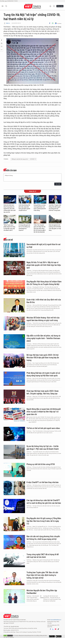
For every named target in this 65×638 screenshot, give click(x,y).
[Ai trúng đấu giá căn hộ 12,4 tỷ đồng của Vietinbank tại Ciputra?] (25, 219)
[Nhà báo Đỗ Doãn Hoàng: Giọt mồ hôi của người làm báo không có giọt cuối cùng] (14, 323)
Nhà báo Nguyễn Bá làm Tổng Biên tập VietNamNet (42, 591)
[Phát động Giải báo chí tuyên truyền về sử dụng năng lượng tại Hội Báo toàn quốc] (14, 379)
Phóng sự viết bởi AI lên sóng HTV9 (41, 464)
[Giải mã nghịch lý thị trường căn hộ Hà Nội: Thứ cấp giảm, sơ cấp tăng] (55, 219)
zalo (53, 629)
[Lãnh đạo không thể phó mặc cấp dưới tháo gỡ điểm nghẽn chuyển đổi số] (25, 199)
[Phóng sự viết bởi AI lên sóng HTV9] (14, 470)
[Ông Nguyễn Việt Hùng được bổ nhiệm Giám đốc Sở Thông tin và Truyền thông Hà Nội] (14, 287)
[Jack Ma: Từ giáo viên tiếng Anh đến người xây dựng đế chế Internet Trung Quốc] (55, 199)
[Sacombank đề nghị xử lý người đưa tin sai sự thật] (14, 250)
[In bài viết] (53, 23)
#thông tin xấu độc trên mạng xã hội (20, 159)
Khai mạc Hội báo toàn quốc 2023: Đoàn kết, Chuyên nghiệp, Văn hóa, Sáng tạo (43, 392)
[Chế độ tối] (54, 6)
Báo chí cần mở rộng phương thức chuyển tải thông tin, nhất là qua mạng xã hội (43, 537)
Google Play (58, 636)
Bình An (8, 23)
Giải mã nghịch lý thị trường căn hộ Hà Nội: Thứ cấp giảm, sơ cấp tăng (55, 227)
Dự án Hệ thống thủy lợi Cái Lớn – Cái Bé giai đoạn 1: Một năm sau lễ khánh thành (43, 447)
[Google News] (58, 23)
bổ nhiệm (41, 596)
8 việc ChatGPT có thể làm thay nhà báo (43, 482)
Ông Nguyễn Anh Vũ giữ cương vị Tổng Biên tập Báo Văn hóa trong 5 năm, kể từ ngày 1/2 (44, 521)
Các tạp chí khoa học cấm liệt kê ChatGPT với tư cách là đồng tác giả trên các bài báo (44, 501)
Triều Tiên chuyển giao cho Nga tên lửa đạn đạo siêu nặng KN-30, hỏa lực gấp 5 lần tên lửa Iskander (40, 228)
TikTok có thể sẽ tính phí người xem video (43, 428)
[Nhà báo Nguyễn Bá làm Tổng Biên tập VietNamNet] (14, 596)
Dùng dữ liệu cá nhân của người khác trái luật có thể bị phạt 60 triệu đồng (40, 207)
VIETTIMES (32, 6)
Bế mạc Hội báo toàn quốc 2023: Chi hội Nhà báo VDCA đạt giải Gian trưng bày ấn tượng (43, 357)
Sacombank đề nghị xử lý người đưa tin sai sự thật (43, 245)
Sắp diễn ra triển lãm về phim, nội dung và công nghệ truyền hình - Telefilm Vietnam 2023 (43, 338)
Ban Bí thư (28, 418)
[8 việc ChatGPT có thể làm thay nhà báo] (14, 488)
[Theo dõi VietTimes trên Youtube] (55, 629)
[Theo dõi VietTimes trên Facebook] (50, 629)
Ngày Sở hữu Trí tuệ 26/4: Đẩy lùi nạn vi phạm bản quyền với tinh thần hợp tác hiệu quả (44, 265)
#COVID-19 (33, 159)
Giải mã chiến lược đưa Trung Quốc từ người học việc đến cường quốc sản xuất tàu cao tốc (10, 208)
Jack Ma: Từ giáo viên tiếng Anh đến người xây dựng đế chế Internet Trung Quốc (55, 207)
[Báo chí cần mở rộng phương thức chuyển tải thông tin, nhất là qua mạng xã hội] (14, 542)
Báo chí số (8, 240)
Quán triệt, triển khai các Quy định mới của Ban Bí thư (44, 300)
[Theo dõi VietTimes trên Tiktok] (58, 629)
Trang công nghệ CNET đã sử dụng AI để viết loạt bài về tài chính (43, 555)
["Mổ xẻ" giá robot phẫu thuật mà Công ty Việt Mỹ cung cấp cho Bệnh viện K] (10, 219)
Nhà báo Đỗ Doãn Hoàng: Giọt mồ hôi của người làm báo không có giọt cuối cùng (43, 318)
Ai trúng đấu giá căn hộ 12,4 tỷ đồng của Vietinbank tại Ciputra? (24, 227)
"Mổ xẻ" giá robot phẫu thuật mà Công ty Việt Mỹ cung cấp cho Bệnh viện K (9, 227)
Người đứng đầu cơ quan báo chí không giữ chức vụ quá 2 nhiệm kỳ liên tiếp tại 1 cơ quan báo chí (44, 411)
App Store (52, 636)
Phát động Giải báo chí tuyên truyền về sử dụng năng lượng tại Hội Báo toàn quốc (43, 374)
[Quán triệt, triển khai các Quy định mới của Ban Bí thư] (14, 305)
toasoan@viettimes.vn (55, 619)
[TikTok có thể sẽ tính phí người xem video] (14, 434)
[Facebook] (49, 23)
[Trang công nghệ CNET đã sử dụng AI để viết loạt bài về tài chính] (14, 560)
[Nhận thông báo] (50, 6)
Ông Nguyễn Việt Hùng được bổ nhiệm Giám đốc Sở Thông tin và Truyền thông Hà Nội (44, 282)
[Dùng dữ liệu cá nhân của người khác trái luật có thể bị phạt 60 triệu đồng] (40, 199)
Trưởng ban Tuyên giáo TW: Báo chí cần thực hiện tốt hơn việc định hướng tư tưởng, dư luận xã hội (42, 575)
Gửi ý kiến (58, 184)
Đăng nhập (60, 6)
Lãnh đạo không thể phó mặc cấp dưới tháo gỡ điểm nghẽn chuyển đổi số (24, 207)
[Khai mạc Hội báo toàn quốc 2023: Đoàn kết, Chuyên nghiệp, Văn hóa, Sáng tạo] (14, 397)
